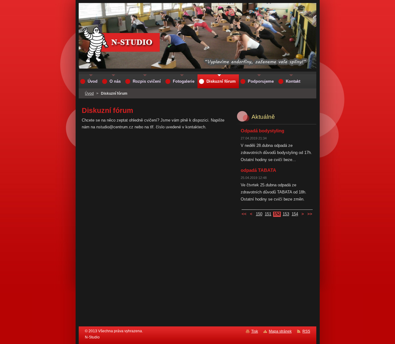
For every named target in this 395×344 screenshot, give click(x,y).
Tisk (254, 331)
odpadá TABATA (258, 170)
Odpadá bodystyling (262, 130)
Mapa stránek (280, 331)
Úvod (89, 93)
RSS (306, 331)
